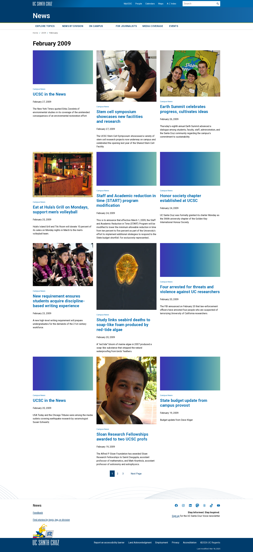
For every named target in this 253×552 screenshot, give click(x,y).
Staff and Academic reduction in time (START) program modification (126, 200)
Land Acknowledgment (140, 542)
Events (173, 26)
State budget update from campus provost (183, 403)
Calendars (150, 3)
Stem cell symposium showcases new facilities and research (119, 116)
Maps (160, 3)
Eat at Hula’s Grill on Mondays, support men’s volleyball (61, 209)
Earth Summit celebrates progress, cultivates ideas (184, 109)
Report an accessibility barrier (109, 542)
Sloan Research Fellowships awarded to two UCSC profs (122, 437)
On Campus (96, 26)
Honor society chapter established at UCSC (180, 198)
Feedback (38, 512)
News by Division (72, 26)
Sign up (176, 516)
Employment (161, 542)
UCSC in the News (49, 94)
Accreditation (189, 542)
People (138, 3)
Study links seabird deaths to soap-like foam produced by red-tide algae (123, 324)
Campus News (39, 89)
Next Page (136, 473)
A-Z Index (171, 3)
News (41, 16)
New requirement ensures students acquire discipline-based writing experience (59, 301)
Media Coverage (152, 26)
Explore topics (45, 26)
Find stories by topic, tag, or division (51, 519)
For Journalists (126, 26)
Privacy (175, 542)
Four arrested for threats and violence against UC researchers (190, 289)
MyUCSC (128, 3)
